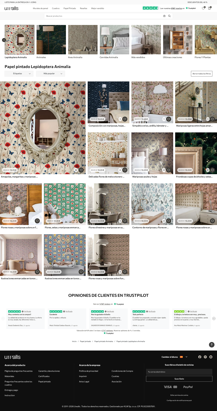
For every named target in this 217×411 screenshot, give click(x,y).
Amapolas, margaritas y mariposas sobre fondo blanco (19, 176)
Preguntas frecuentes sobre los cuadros (18, 383)
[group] (51, 42)
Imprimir (83, 376)
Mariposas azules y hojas (144, 176)
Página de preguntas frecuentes (19, 371)
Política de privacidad (88, 371)
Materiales (9, 376)
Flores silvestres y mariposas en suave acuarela (107, 227)
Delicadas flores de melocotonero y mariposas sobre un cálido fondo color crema (107, 176)
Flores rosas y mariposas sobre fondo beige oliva (107, 278)
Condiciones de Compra (122, 371)
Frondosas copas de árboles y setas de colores (194, 176)
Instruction (10, 395)
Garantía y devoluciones (49, 371)
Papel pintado (85, 341)
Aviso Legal (84, 381)
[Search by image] (164, 16)
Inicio (74, 341)
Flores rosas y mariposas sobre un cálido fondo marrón (194, 227)
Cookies (115, 376)
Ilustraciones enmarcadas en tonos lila (19, 278)
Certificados (43, 376)
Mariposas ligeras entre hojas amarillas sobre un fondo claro (194, 125)
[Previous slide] (4, 40)
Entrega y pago (11, 390)
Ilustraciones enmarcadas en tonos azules (63, 278)
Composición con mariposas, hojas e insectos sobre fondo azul (107, 125)
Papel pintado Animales (103, 341)
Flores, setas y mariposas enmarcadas (63, 227)
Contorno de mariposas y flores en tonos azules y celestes (150, 227)
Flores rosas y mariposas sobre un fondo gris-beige (19, 227)
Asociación (117, 381)
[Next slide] (213, 40)
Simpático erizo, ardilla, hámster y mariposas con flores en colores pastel (150, 125)
